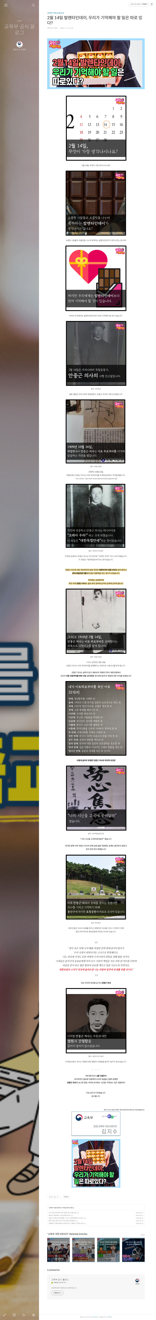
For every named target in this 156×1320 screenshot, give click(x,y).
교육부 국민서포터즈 (55, 13)
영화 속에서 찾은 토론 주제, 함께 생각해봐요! (62, 1221)
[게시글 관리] (57, 1197)
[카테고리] (5, 5)
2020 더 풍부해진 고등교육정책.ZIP (59, 1215)
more (143, 1235)
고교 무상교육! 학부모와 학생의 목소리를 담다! (63, 1213)
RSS (24, 1315)
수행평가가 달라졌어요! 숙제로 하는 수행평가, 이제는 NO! (66, 1223)
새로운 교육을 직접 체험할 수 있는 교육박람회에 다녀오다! (66, 1218)
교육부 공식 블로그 (19, 30)
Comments (53, 1270)
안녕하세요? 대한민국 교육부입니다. (64, 1288)
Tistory (109, 1317)
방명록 (15, 1315)
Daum (95, 1317)
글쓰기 (5, 1315)
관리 (34, 1315)
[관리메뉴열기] (152, 4)
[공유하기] (54, 1197)
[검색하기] (33, 5)
